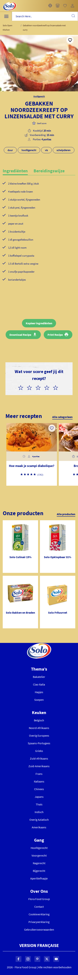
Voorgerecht (39, 855)
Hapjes (39, 692)
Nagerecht (39, 863)
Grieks (39, 751)
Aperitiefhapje (39, 878)
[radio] (22, 387)
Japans (39, 796)
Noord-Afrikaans (39, 728)
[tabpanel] (39, 237)
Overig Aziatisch (39, 819)
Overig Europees (39, 735)
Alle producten (66, 514)
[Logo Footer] (39, 645)
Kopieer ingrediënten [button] (39, 323)
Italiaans (39, 781)
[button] (50, 6)
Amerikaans (39, 827)
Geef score (41, 123)
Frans (39, 774)
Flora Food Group (39, 899)
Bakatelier (39, 677)
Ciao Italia (39, 684)
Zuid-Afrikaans (39, 758)
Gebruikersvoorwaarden (39, 929)
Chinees (39, 789)
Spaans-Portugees (39, 743)
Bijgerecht (39, 871)
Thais (39, 804)
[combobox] (45, 16)
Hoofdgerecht (39, 848)
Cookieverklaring (39, 914)
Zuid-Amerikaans (39, 766)
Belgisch (39, 720)
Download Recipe (20, 334)
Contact (39, 906)
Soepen (39, 699)
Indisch (39, 812)
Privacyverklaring (39, 922)
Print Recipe (55, 334)
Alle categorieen (62, 417)
